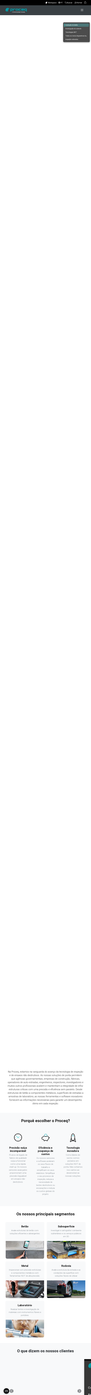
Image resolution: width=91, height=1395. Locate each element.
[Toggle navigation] (82, 10)
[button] (85, 3)
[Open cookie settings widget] (6, 1391)
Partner (79, 3)
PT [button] (62, 3)
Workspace (52, 3)
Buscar (69, 3)
